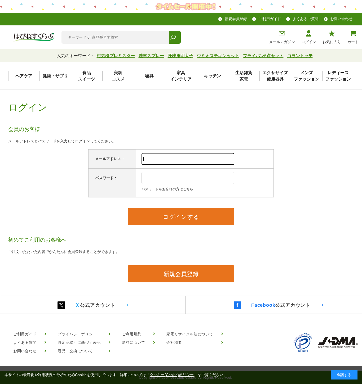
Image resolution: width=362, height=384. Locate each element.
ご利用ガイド (270, 19)
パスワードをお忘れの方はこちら (167, 189)
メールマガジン (282, 42)
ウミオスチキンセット (218, 55)
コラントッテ (300, 55)
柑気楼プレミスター (116, 55)
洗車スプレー (151, 55)
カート (353, 42)
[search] (174, 37)
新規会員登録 (236, 19)
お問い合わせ (341, 19)
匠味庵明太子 (180, 55)
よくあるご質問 (306, 19)
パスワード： (106, 178)
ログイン (308, 42)
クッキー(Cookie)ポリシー (172, 375)
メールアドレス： (110, 159)
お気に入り (332, 42)
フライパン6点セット (263, 55)
